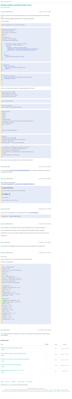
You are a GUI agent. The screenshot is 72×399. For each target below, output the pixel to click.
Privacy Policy (29, 381)
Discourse (8, 384)
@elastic (4, 287)
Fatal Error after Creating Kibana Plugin (11, 364)
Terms (50, 389)
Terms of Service (21, 381)
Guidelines (13, 381)
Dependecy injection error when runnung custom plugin (15, 359)
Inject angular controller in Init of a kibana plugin (13, 353)
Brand (58, 389)
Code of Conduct (64, 389)
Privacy (54, 389)
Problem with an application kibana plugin (11, 347)
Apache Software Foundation (48, 391)
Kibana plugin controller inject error (16, 5)
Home (2, 381)
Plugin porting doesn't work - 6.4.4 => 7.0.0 (12, 370)
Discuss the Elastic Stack (6, 1)
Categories (7, 381)
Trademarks (45, 389)
